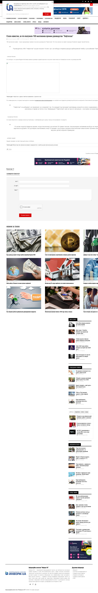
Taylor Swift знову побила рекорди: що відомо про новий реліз (83, 347)
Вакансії (75, 570)
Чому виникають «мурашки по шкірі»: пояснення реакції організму (83, 465)
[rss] (91, 1)
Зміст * (16, 190)
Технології (72, 18)
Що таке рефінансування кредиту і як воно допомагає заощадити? (83, 497)
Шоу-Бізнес (17, 22)
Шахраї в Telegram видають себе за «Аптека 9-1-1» (82, 457)
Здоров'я (85, 18)
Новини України (11, 18)
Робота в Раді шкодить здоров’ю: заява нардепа (82, 393)
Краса (34, 22)
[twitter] (85, 1)
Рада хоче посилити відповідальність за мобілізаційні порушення (82, 449)
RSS (74, 578)
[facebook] (83, 1)
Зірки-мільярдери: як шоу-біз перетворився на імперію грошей (83, 356)
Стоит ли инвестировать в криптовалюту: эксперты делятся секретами (60, 255)
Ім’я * (16, 181)
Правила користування (79, 573)
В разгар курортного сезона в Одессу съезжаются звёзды (84, 424)
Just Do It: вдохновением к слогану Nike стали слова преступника (83, 432)
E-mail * (16, 185)
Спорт (78, 18)
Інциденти (58, 18)
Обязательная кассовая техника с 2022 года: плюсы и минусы (58, 311)
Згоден (47, 14)
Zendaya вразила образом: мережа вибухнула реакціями (83, 339)
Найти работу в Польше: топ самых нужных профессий (19, 283)
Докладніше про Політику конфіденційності (18, 14)
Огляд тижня (73, 492)
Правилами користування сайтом (30, 5)
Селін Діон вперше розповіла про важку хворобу (83, 324)
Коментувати (25, 215)
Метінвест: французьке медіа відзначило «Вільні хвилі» (83, 473)
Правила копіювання (78, 575)
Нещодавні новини (75, 367)
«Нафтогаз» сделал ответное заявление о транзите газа (27, 96)
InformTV (46, 22)
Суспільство (49, 18)
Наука (65, 18)
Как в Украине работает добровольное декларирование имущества (21, 311)
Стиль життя (27, 22)
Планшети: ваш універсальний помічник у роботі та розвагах (84, 417)
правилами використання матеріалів (23, 7)
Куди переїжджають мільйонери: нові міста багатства (81, 401)
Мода (39, 22)
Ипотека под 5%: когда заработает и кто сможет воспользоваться (59, 283)
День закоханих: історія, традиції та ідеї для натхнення (83, 505)
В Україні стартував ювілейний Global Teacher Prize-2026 (83, 379)
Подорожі (9, 22)
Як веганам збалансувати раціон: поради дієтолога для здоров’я (83, 522)
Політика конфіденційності (80, 571)
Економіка (40, 18)
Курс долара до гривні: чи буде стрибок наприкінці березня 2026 (21, 255)
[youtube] (88, 1)
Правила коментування (79, 576)
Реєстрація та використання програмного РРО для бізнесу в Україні (83, 531)
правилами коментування (40, 7)
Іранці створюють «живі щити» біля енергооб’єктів (83, 386)
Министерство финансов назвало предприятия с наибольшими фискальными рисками (35, 145)
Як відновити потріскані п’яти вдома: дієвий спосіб (83, 371)
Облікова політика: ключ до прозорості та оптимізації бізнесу (83, 513)
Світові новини (22, 18)
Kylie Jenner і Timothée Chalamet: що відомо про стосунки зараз (82, 331)
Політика (32, 18)
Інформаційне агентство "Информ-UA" (15, 589)
